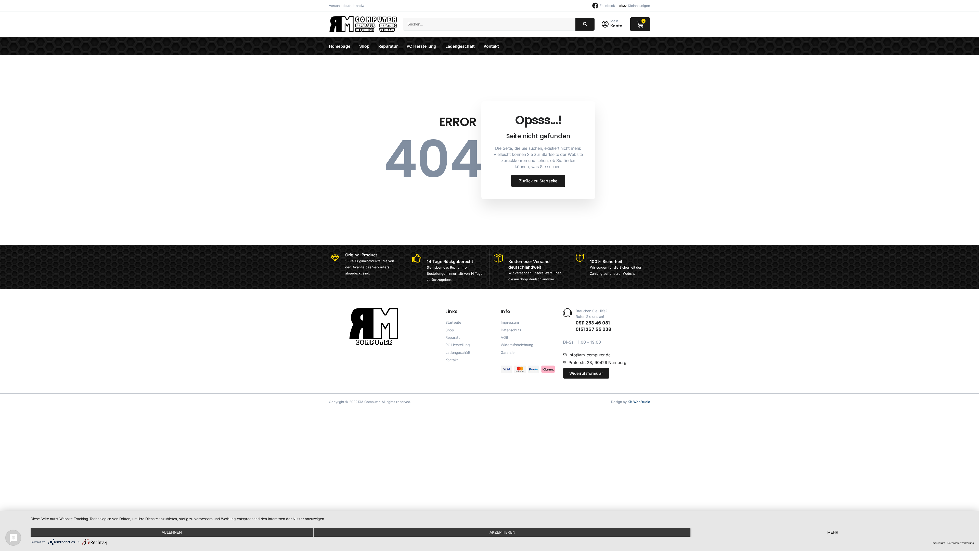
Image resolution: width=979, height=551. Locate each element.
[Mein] (605, 24)
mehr (832, 532)
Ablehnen (172, 532)
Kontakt (491, 46)
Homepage (339, 46)
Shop (364, 46)
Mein (614, 21)
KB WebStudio (639, 402)
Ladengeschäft (460, 46)
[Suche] (585, 24)
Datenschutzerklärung (960, 542)
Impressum (938, 542)
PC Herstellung (421, 46)
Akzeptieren (502, 532)
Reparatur (388, 46)
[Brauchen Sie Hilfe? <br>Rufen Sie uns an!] (567, 312)
